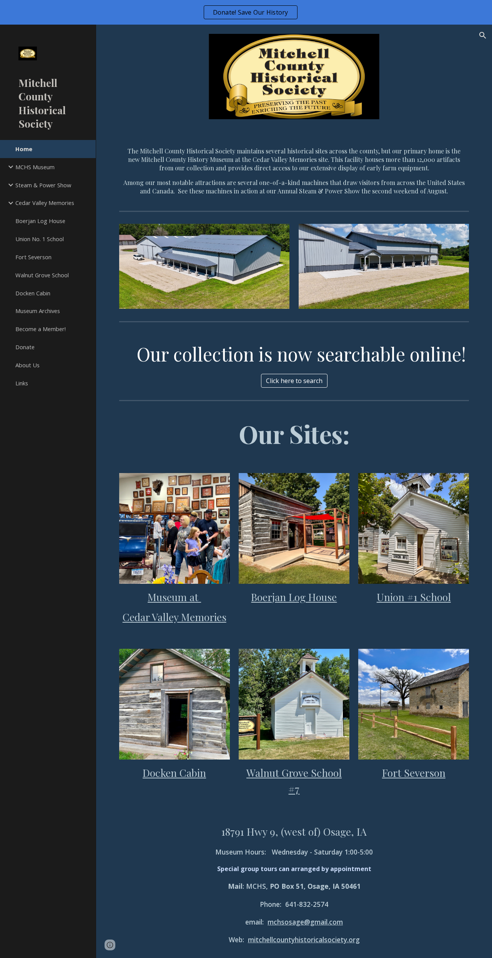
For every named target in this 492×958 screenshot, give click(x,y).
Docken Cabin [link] (32, 293)
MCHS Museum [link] (35, 167)
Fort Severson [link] (33, 257)
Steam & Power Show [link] (43, 185)
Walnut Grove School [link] (42, 275)
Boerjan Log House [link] (40, 221)
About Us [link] (27, 365)
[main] (294, 168)
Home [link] (23, 149)
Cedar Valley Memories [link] (44, 203)
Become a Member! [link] (40, 329)
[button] (483, 35)
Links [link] (21, 383)
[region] (246, 12)
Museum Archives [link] (37, 311)
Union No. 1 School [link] (39, 239)
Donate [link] (25, 347)
